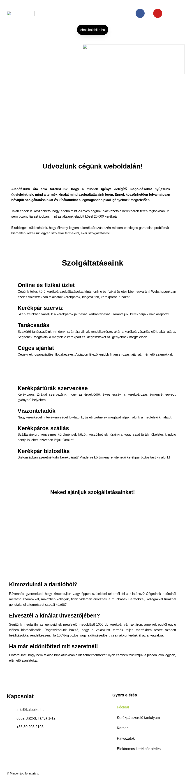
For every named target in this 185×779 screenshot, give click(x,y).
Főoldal (123, 707)
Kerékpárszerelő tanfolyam (138, 718)
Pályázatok (126, 738)
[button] (100, 13)
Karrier (122, 728)
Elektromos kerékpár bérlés (139, 749)
